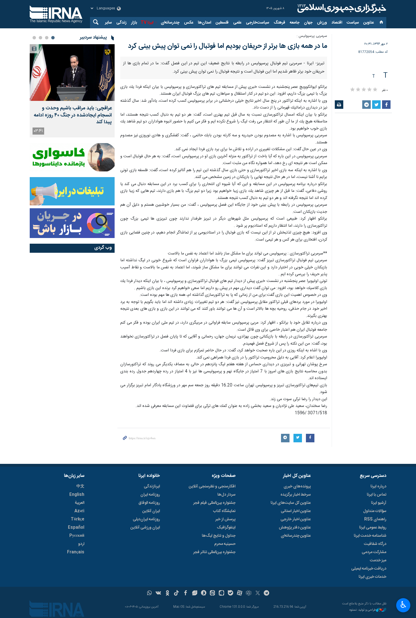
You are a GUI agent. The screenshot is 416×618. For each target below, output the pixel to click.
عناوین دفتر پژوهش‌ (295, 527)
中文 (80, 486)
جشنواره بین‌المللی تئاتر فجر (214, 552)
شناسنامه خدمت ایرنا (370, 535)
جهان (308, 22)
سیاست (353, 22)
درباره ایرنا (378, 486)
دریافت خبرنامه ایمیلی (368, 568)
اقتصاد (336, 22)
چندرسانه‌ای (170, 22)
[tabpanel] (72, 90)
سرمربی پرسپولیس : (312, 36)
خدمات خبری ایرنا (372, 577)
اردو (81, 544)
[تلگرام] (267, 593)
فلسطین (222, 22)
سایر (108, 22)
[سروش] (203, 593)
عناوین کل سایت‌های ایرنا (291, 503)
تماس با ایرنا (376, 494)
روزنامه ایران (150, 494)
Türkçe (77, 519)
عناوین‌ (368, 22)
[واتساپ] (149, 593)
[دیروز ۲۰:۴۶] (72, 72)
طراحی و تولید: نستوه (362, 610)
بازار (134, 22)
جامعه (294, 22)
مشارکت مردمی (374, 552)
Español (76, 527)
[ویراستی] (194, 593)
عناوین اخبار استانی (296, 511)
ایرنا (341, 8)
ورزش (322, 22)
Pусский (76, 535)
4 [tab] (34, 37)
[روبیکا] (248, 593)
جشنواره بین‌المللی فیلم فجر (214, 503)
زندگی (121, 22)
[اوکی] (167, 593)
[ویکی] (158, 593)
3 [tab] (40, 37)
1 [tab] (53, 37)
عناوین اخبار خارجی (295, 519)
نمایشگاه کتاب (224, 511)
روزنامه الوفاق (149, 503)
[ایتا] (212, 593)
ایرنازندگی (152, 486)
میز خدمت (378, 560)
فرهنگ (279, 22)
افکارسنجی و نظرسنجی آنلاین (212, 486)
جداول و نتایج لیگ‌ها (218, 535)
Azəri (79, 511)
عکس (188, 22)
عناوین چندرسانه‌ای (296, 535)
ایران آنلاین (151, 511)
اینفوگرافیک (226, 527)
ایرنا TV (147, 22)
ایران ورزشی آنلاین (145, 527)
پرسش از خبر (225, 519)
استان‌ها (204, 22)
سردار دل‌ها (226, 494)
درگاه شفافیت (375, 544)
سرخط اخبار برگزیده (295, 494)
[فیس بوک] (185, 593)
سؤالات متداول (374, 511)
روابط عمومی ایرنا (372, 527)
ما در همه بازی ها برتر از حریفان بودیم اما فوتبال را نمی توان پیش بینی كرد (227, 46)
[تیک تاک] (176, 593)
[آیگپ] (221, 593)
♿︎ (403, 605)
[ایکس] (257, 593)
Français (75, 552)
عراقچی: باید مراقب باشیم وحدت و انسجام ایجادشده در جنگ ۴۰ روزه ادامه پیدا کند (73, 115)
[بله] (230, 593)
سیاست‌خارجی (257, 22)
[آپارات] (239, 593)
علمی (237, 22)
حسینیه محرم (224, 544)
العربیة (79, 503)
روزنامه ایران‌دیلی (146, 519)
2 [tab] (46, 37)
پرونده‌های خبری (297, 486)
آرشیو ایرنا (378, 503)
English (76, 494)
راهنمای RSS (375, 519)
